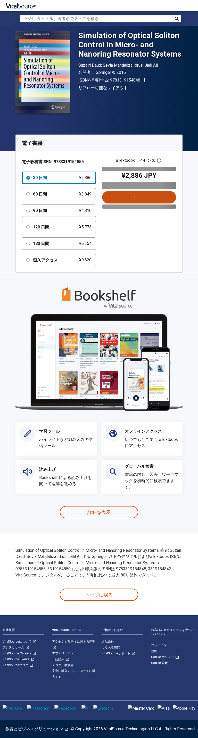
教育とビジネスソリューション (34, 728)
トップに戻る (99, 595)
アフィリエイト (63, 653)
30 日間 (62, 177)
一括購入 (58, 659)
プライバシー (160, 645)
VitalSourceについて (17, 641)
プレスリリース (14, 647)
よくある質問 (111, 647)
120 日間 (62, 227)
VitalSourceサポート (116, 653)
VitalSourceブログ (16, 665)
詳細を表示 (99, 512)
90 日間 (62, 210)
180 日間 (62, 243)
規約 (154, 651)
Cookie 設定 (159, 663)
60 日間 (62, 194)
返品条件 (108, 641)
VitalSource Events (16, 659)
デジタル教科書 (63, 665)
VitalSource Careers (17, 653)
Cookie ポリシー (163, 657)
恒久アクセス (62, 259)
